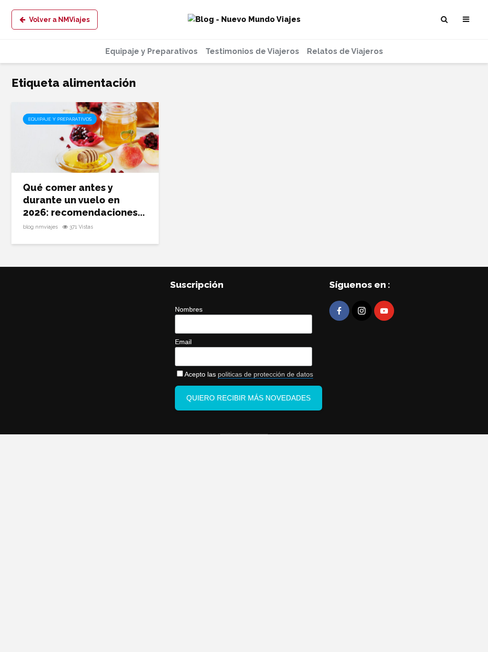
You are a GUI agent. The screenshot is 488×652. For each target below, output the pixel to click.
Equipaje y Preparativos (151, 51)
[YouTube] (384, 311)
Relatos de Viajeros (345, 51)
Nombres (189, 309)
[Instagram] (362, 311)
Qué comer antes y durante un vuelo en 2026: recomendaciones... (84, 200)
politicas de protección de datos (265, 374)
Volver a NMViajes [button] (59, 19)
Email (183, 342)
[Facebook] (339, 311)
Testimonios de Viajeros (252, 51)
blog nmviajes (40, 227)
